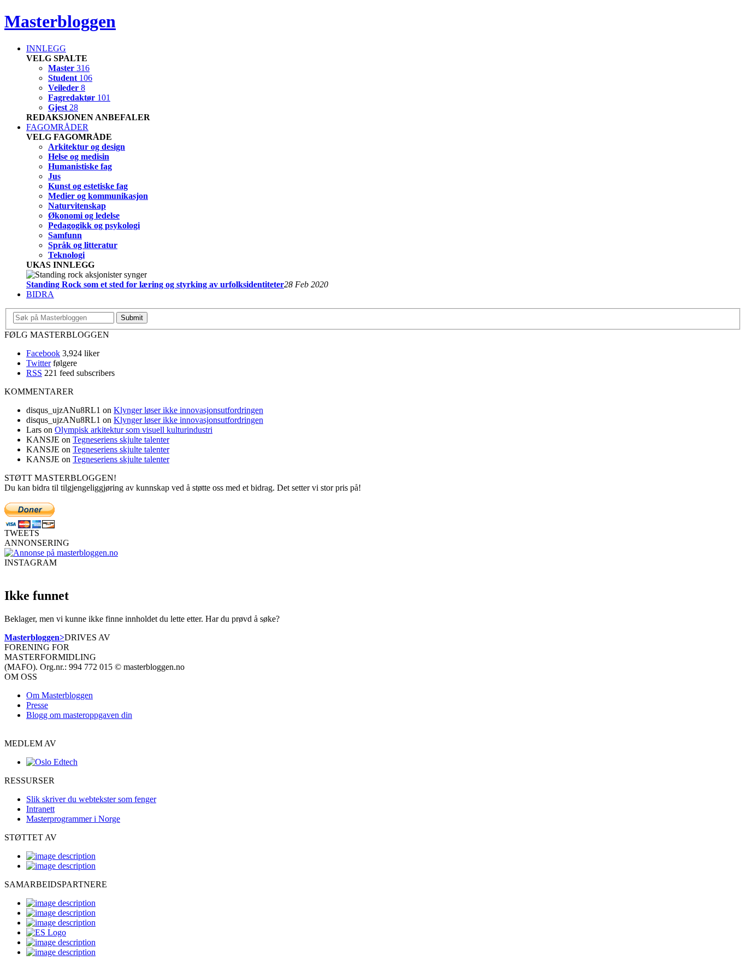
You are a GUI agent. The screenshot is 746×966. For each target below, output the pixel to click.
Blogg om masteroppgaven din (79, 715)
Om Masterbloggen (59, 695)
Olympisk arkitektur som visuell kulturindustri (133, 429)
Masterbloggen (60, 21)
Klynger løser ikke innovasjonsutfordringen (188, 410)
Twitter (38, 363)
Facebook (43, 353)
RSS (34, 373)
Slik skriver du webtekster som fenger (91, 799)
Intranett (40, 809)
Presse (37, 705)
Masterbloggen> (34, 637)
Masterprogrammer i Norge (73, 818)
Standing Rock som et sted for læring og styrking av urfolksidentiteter (155, 284)
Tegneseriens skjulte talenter (121, 439)
